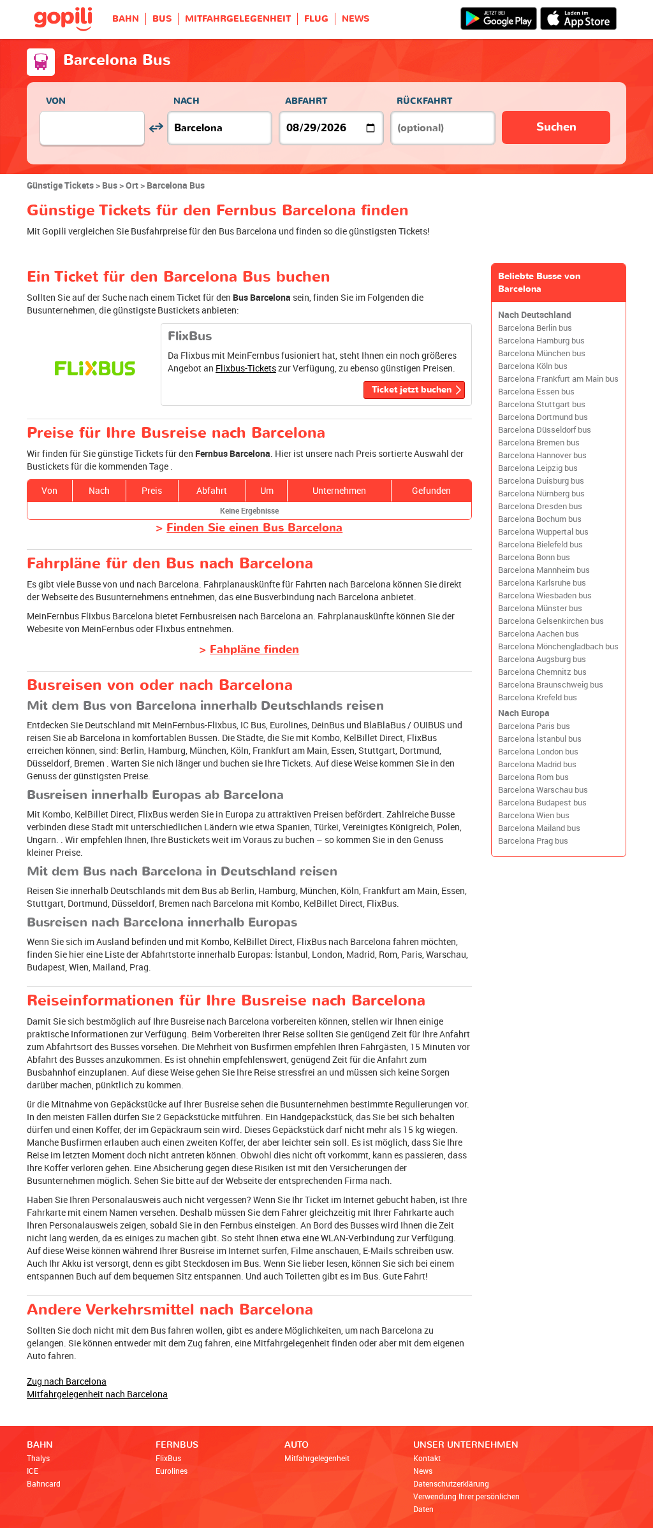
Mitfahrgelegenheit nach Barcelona (97, 1394)
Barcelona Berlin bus (535, 327)
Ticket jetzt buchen (411, 390)
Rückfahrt (424, 101)
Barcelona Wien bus (533, 815)
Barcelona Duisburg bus (541, 480)
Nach (186, 101)
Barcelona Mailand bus (539, 828)
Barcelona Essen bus (536, 391)
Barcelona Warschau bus (543, 789)
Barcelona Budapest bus (542, 802)
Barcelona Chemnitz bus (542, 672)
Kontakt (427, 1458)
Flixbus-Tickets (246, 368)
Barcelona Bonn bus (534, 557)
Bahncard (44, 1483)
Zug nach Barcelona (66, 1381)
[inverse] (156, 128)
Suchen (556, 127)
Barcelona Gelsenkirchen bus (551, 621)
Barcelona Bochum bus (540, 519)
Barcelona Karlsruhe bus (542, 582)
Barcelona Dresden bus (540, 506)
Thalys (38, 1458)
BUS (162, 19)
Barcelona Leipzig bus (538, 468)
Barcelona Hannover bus (542, 455)
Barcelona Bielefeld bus (540, 544)
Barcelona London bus (538, 751)
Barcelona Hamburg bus (541, 340)
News (422, 1471)
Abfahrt (306, 101)
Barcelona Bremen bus (539, 442)
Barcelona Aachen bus (538, 633)
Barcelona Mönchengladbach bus (558, 646)
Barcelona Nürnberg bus (541, 493)
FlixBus (168, 1458)
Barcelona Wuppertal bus (543, 531)
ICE (32, 1471)
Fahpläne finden (254, 650)
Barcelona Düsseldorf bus (544, 429)
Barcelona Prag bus (533, 840)
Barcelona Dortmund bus (543, 417)
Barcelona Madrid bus (537, 764)
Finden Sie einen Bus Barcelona (254, 528)
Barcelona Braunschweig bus (550, 684)
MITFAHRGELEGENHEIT (238, 19)
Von (56, 101)
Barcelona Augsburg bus (542, 659)
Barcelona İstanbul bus (540, 738)
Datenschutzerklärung (451, 1483)
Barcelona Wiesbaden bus (545, 595)
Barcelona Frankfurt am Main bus (558, 378)
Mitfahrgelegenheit (316, 1458)
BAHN (125, 19)
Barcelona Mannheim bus (544, 570)
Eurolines (171, 1471)
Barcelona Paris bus (534, 726)
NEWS (355, 19)
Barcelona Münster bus (540, 608)
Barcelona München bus (541, 353)
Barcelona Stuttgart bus (541, 404)
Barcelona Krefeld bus (537, 697)
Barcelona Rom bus (533, 777)
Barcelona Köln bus (533, 366)
